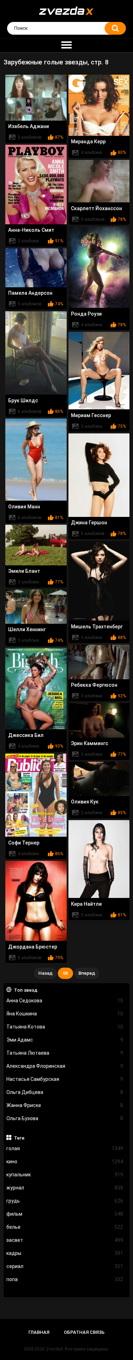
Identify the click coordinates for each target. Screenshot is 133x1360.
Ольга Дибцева (64, 1092)
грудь (64, 1201)
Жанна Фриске (64, 1105)
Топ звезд (26, 990)
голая (64, 1148)
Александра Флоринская (64, 1066)
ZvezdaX (54, 1349)
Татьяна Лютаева (64, 1053)
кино (64, 1161)
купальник (64, 1174)
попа (64, 1279)
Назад (45, 973)
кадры (64, 1253)
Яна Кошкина (64, 1013)
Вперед (86, 973)
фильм (64, 1214)
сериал (64, 1266)
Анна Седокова (64, 1000)
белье (64, 1227)
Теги (19, 1138)
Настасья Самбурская (64, 1079)
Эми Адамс (64, 1040)
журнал (64, 1188)
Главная (38, 1332)
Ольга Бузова (64, 1118)
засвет (64, 1240)
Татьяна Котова (64, 1027)
